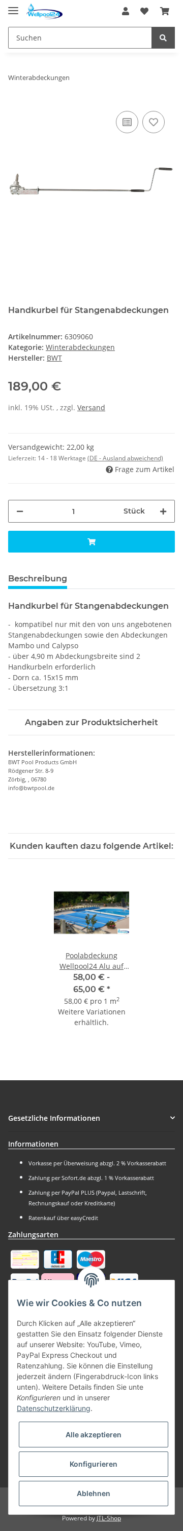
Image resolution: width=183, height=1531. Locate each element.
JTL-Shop (109, 1518)
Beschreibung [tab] (37, 578)
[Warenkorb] (165, 11)
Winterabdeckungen (80, 347)
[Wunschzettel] (144, 11)
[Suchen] (163, 38)
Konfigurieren (93, 1464)
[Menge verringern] (20, 511)
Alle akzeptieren (93, 1434)
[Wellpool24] (44, 11)
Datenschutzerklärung (53, 1408)
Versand (91, 407)
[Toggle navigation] (13, 6)
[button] (125, 11)
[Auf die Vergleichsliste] (127, 122)
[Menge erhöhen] (163, 511)
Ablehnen (93, 1493)
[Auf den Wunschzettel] (153, 122)
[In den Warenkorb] (91, 542)
